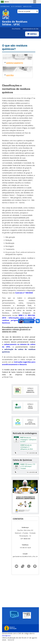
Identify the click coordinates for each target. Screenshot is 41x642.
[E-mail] (16, 566)
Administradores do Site (30, 29)
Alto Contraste (16, 6)
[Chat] (22, 566)
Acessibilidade (5, 6)
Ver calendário (31, 453)
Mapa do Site (27, 6)
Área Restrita (16, 29)
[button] (15, 453)
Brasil (7, 2)
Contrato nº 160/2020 (24, 293)
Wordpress (6, 635)
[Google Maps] (35, 566)
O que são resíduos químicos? (14, 47)
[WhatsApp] (29, 566)
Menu (33, 33)
